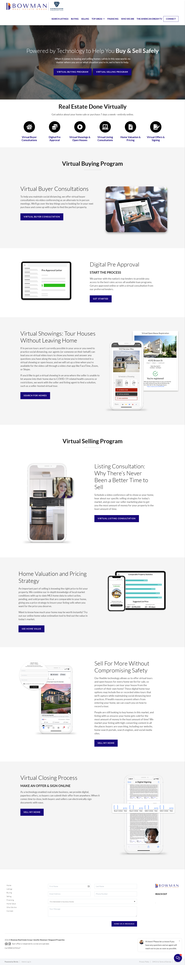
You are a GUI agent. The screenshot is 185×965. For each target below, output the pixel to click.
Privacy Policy (144, 962)
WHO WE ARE (127, 19)
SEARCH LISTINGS (59, 19)
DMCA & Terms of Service (161, 962)
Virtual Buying (72, 72)
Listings (9, 889)
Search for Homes (35, 395)
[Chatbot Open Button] (178, 958)
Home (9, 885)
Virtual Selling (112, 72)
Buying (9, 893)
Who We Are (11, 907)
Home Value (11, 904)
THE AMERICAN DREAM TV (149, 19)
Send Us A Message (124, 924)
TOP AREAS (97, 19)
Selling (9, 896)
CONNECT (171, 19)
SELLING (85, 19)
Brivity (16, 962)
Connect (10, 911)
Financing (10, 900)
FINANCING (113, 19)
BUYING (75, 19)
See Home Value (31, 629)
